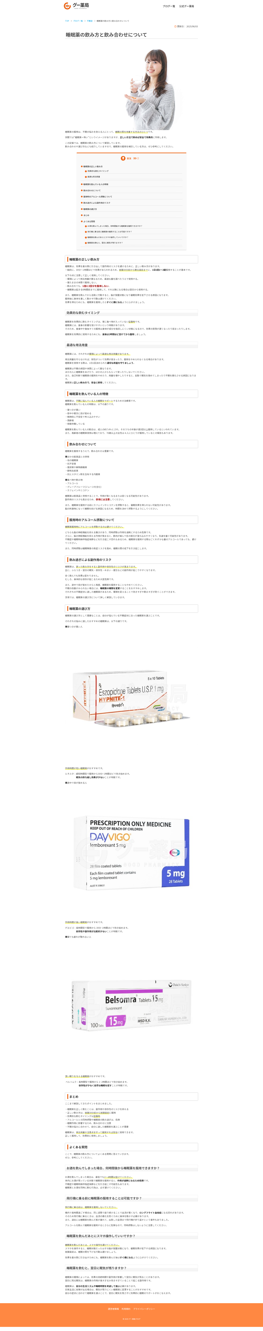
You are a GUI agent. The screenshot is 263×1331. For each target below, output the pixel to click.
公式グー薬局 (186, 6)
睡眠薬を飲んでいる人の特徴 (95, 184)
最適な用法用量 (94, 176)
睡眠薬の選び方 (90, 209)
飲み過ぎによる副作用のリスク (96, 202)
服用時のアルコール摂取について (97, 196)
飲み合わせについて (92, 190)
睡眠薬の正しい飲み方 (93, 166)
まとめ (86, 215)
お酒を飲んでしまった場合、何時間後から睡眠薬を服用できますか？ (115, 226)
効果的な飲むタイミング (98, 171)
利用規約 (126, 1308)
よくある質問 (89, 221)
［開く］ (136, 158)
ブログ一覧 (169, 6)
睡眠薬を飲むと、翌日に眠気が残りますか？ (105, 242)
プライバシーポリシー (144, 1308)
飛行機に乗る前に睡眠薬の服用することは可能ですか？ (110, 231)
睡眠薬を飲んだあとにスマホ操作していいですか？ (108, 237)
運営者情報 (113, 1308)
